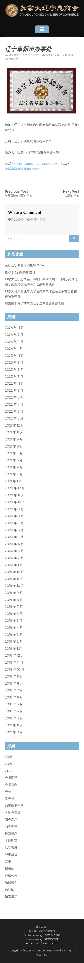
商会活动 (11, 820)
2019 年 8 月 (14, 600)
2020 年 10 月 (15, 502)
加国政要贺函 (14, 806)
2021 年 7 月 (14, 453)
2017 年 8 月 (14, 732)
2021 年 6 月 (13, 460)
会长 (8, 792)
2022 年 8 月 (14, 397)
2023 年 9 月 (14, 362)
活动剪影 (11, 847)
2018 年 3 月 (14, 718)
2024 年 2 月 (14, 342)
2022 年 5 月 (14, 418)
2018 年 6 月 (14, 697)
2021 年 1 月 (13, 481)
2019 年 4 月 (14, 628)
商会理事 (11, 826)
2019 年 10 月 (14, 586)
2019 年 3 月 (14, 635)
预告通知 (11, 896)
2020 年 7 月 (14, 523)
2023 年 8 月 (14, 369)
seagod (14, 54)
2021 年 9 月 (14, 439)
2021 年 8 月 (14, 446)
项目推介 (11, 882)
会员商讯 (11, 778)
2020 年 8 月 (14, 516)
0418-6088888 (26, 164)
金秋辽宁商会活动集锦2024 (24, 265)
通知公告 (11, 875)
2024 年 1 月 (14, 349)
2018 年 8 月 (14, 683)
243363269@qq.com (22, 169)
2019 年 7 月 (14, 607)
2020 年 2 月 (14, 558)
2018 (8, 757)
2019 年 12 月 (14, 572)
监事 (8, 861)
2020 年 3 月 (14, 551)
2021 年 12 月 (14, 425)
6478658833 (47, 931)
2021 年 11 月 (14, 432)
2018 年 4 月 (14, 711)
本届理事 (11, 841)
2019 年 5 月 (13, 620)
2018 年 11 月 (14, 662)
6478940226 (52, 935)
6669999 (49, 164)
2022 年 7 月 (14, 404)
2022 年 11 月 (14, 383)
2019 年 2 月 (14, 641)
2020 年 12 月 (15, 488)
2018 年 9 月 (14, 676)
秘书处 (9, 868)
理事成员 (11, 854)
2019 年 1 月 (13, 648)
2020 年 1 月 (14, 565)
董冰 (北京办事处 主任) (21, 272)
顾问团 (9, 889)
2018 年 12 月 (14, 655)
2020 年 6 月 (14, 530)
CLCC (9, 771)
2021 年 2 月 (14, 474)
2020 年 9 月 (14, 509)
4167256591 (51, 939)
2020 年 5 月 (14, 537)
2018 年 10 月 (14, 669)
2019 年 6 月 (13, 614)
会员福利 (11, 785)
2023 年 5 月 (14, 377)
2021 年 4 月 (14, 467)
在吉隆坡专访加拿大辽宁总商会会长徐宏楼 (34, 303)
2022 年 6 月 (14, 411)
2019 (8, 764)
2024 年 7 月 (14, 335)
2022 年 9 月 (14, 390)
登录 (42, 220)
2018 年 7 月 (14, 690)
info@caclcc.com (47, 943)
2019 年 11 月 (14, 579)
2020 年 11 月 (14, 495)
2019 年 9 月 (14, 593)
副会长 (9, 799)
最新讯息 (11, 833)
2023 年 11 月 (14, 356)
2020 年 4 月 (14, 544)
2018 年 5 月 (14, 704)
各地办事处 (31, 54)
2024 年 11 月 (14, 328)
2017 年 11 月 (14, 725)
